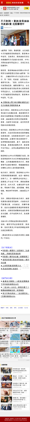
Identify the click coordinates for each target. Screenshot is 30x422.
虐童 (11, 307)
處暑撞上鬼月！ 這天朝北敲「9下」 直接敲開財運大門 (15, 329)
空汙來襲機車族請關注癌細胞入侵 (25, 329)
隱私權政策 (24, 418)
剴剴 (7, 307)
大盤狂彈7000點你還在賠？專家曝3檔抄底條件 (25, 355)
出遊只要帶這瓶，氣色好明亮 (5, 355)
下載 (26, 8)
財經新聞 (6, 12)
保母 (15, 307)
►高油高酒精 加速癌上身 (10, 269)
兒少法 (26, 307)
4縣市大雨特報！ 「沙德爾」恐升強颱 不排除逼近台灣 (15, 342)
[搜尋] (28, 4)
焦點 (11, 12)
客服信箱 (7, 418)
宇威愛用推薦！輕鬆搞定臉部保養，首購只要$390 (5, 342)
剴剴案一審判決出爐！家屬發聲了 (16, 256)
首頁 (1, 12)
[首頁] (15, 2)
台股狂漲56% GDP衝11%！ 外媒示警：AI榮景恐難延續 (25, 342)
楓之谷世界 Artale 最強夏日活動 (15, 355)
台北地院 (20, 307)
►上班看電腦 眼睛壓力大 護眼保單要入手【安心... (12, 266)
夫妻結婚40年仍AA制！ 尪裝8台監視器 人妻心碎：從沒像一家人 (5, 329)
